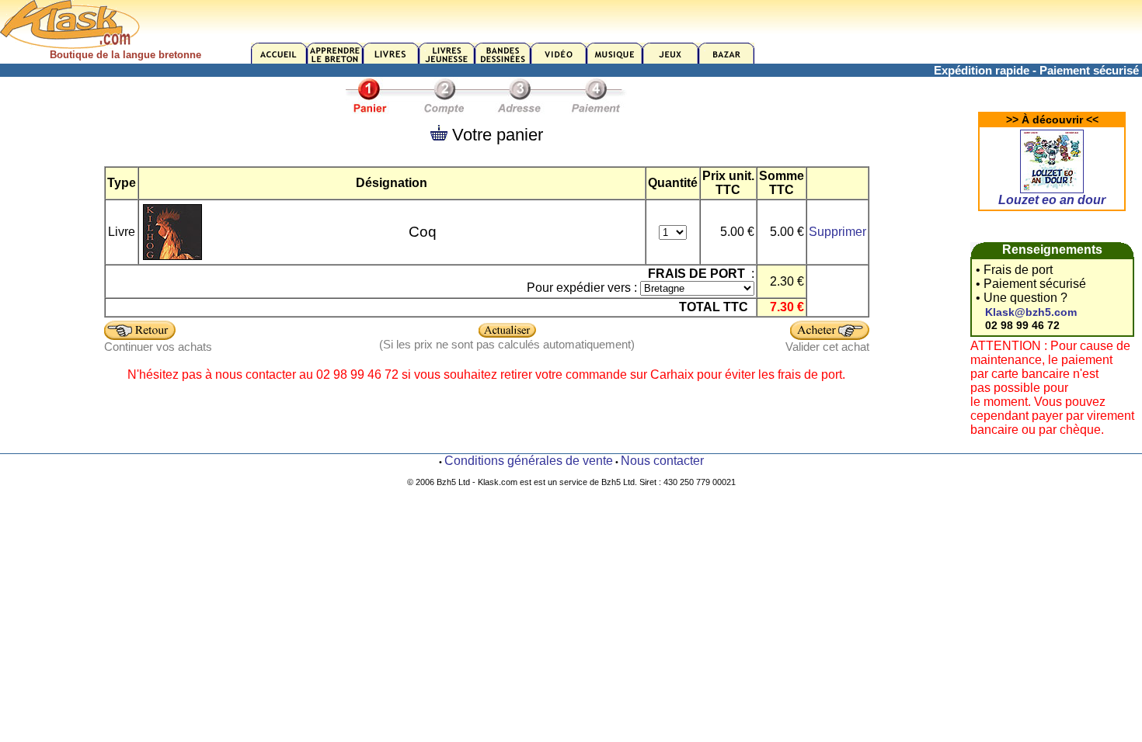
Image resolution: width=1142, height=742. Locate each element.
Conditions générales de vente (528, 460)
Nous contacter (662, 460)
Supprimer (837, 231)
